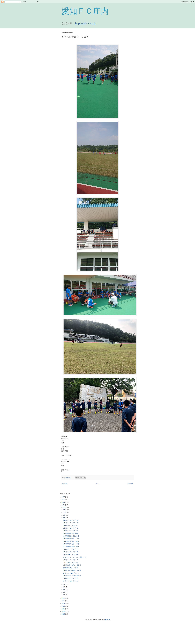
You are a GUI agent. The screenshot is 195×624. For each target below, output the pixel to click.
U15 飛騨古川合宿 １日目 (71, 544)
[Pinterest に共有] (84, 478)
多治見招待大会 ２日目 (70, 568)
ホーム (97, 484)
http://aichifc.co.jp (85, 23)
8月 (64, 518)
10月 (65, 512)
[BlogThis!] (78, 478)
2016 (63, 606)
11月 (65, 510)
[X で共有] (80, 478)
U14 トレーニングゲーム (70, 520)
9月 (64, 515)
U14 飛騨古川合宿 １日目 (71, 538)
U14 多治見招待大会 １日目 (72, 570)
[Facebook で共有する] (82, 478)
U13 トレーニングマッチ (70, 554)
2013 (63, 614)
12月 (65, 507)
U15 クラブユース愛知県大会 (72, 575)
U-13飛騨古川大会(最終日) (71, 536)
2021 (63, 502)
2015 (63, 609)
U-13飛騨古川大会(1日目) (71, 546)
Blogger (107, 619)
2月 (64, 592)
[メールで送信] (76, 478)
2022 (63, 499)
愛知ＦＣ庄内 (85, 11)
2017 (63, 603)
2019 (63, 598)
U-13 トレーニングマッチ (71, 573)
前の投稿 (130, 484)
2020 (63, 505)
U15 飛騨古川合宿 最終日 (71, 541)
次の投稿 (64, 484)
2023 (63, 497)
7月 (64, 584)
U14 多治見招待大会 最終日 (72, 565)
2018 (63, 601)
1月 (64, 595)
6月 (64, 587)
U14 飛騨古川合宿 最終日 (71, 533)
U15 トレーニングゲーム (70, 523)
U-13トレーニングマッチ (70, 562)
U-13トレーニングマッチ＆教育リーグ (74, 557)
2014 (63, 611)
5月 (64, 589)
